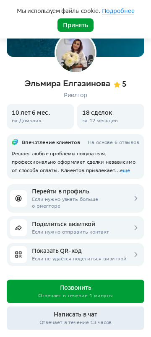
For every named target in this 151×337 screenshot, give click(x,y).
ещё (125, 170)
